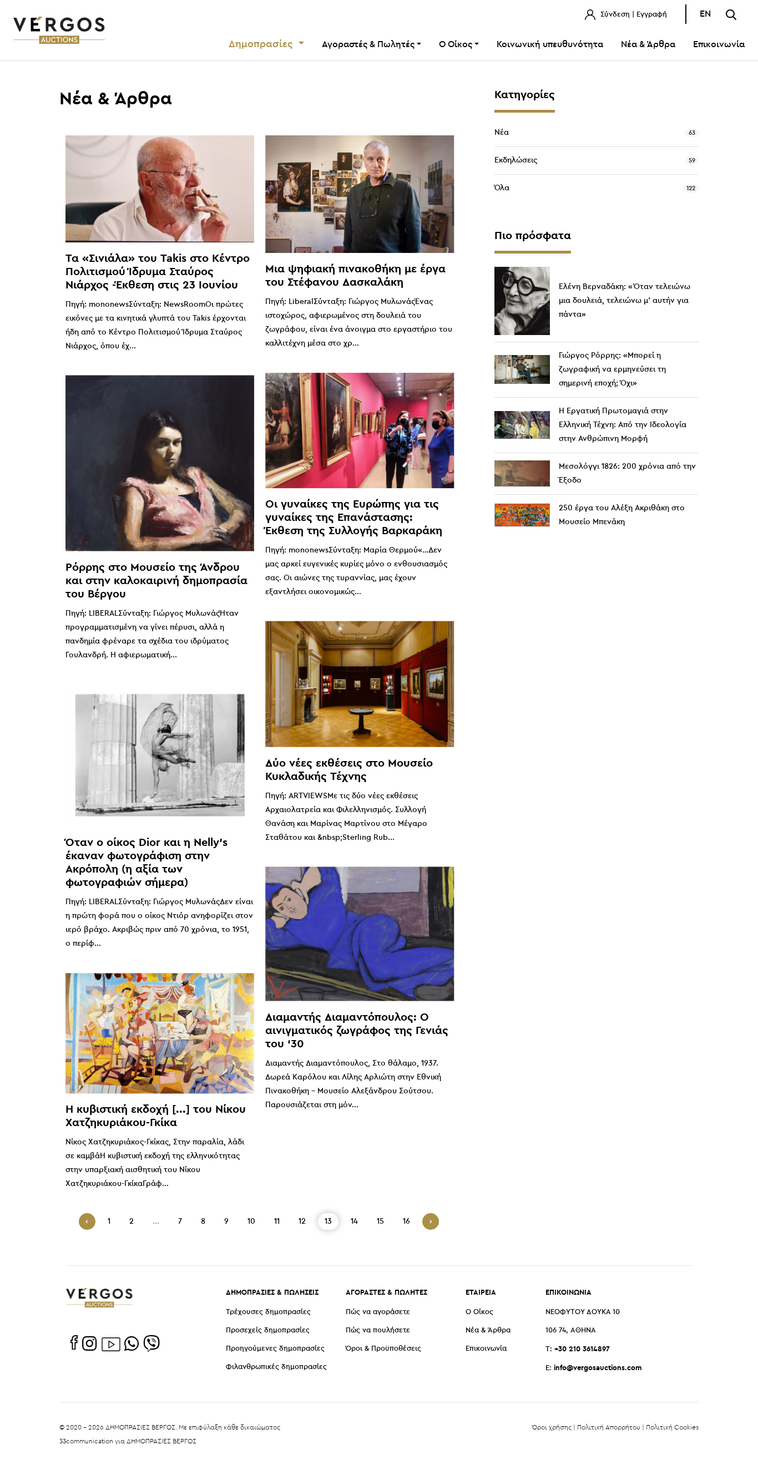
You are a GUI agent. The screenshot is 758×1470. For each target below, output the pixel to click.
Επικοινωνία (719, 44)
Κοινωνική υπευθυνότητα (550, 44)
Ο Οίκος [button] (455, 44)
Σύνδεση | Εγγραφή (632, 14)
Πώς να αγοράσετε (378, 1312)
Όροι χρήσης (552, 1427)
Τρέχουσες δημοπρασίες (268, 1312)
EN (705, 14)
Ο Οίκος (479, 1312)
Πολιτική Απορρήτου (608, 1427)
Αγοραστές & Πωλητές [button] (368, 44)
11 (277, 1221)
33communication (86, 1441)
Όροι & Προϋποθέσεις (383, 1349)
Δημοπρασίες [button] (262, 44)
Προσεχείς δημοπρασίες (268, 1330)
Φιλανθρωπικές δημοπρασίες (276, 1367)
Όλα (501, 188)
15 (380, 1221)
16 (406, 1221)
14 (354, 1221)
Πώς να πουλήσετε (378, 1330)
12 (302, 1221)
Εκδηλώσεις (515, 160)
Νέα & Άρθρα (648, 44)
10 (251, 1221)
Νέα (501, 133)
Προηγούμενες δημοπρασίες (275, 1349)
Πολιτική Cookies (672, 1427)
